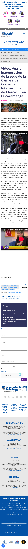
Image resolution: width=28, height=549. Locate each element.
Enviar (23, 379)
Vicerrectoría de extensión (14, 292)
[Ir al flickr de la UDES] (20, 397)
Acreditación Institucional (22, 410)
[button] (3, 546)
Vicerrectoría (15, 49)
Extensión (6, 49)
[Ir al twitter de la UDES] (12, 397)
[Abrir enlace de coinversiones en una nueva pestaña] (10, 542)
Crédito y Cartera (5, 410)
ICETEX (5, 412)
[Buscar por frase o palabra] (26, 29)
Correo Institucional (23, 402)
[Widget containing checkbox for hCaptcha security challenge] (12, 375)
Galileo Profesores (14, 402)
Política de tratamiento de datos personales (13, 370)
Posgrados (18, 434)
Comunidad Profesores (7, 285)
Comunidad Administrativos (8, 289)
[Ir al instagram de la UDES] (8, 397)
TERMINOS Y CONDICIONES (14, 525)
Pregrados (11, 434)
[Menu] (24, 33)
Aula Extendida (14, 408)
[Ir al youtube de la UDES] (16, 397)
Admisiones (5, 404)
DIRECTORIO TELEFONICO (14, 529)
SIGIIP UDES (14, 410)
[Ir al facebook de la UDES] (4, 397)
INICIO (14, 522)
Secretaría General (23, 405)
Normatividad (23, 407)
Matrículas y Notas (5, 407)
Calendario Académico (5, 402)
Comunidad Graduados (13, 287)
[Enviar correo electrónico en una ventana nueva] (14, 514)
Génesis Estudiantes (14, 405)
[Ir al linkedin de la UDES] (24, 397)
